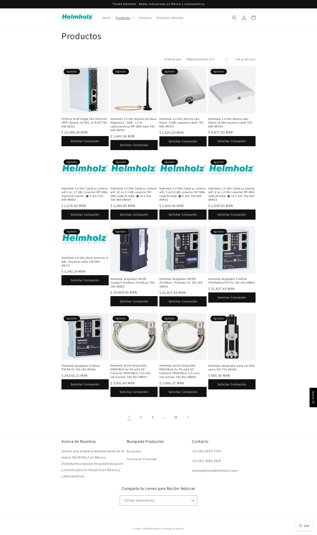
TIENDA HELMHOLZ (151, 528)
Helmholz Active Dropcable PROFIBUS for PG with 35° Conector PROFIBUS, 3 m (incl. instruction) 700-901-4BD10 (130, 371)
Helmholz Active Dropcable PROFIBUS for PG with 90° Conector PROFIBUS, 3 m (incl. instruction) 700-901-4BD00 (179, 371)
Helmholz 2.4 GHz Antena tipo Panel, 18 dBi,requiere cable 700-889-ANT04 (230, 122)
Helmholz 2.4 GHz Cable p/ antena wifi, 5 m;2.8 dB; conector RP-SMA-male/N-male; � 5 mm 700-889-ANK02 (182, 194)
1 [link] (129, 417)
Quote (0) (313, 397)
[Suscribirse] (192, 500)
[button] (124, 17)
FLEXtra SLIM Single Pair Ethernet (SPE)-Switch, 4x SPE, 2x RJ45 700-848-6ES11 (84, 122)
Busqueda (134, 451)
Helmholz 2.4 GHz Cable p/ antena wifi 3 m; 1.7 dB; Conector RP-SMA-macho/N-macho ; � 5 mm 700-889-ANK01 (84, 194)
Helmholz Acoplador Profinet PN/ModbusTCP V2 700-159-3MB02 (231, 281)
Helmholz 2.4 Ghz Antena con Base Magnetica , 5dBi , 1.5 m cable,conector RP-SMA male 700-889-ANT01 (133, 124)
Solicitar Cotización (85, 141)
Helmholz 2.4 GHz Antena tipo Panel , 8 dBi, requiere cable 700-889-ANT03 (181, 122)
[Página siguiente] (187, 417)
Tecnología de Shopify (172, 528)
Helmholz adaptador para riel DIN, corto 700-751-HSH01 (231, 367)
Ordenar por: (173, 59)
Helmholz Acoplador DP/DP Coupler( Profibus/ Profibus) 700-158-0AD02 (132, 282)
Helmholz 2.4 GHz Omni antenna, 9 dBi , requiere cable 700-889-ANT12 (84, 261)
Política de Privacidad (142, 459)
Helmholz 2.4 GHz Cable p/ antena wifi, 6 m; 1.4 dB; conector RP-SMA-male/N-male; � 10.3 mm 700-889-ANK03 (231, 194)
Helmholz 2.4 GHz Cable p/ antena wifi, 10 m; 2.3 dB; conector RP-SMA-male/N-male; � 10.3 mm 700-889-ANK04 (133, 194)
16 (175, 417)
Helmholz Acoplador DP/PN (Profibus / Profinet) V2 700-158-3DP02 (181, 282)
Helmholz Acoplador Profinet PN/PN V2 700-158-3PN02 (80, 367)
